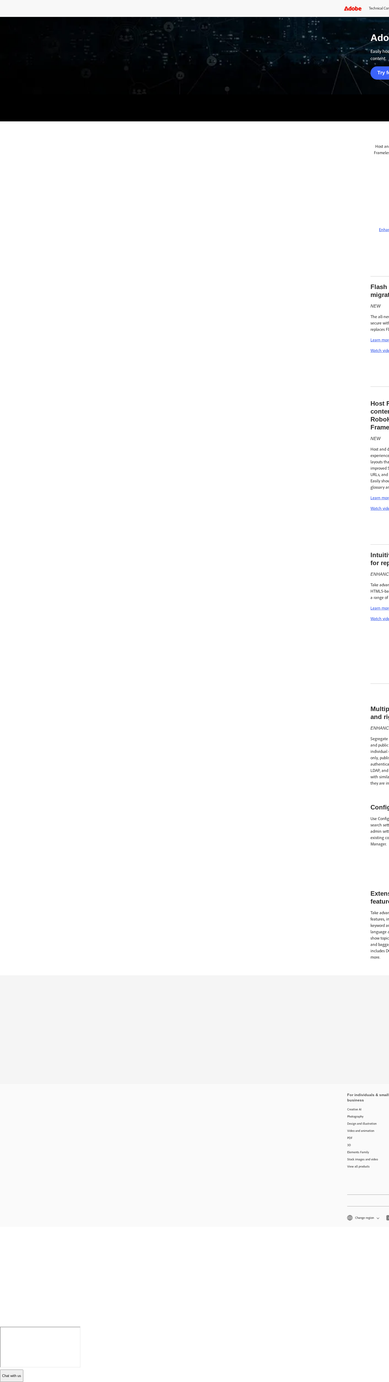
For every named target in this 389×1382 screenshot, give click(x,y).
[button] (362, 1217)
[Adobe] (353, 8)
